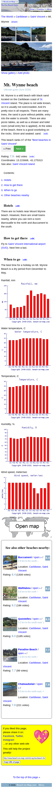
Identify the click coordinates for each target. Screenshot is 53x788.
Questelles (24, 618)
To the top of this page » (26, 777)
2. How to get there (12, 185)
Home (32, 9)
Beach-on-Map (9, 1)
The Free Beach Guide (9, 5)
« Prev (7, 148)
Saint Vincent (37, 16)
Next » (19, 148)
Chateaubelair (26, 684)
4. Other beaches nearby (15, 195)
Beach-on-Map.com (26, 785)
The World (7, 16)
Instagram (8, 739)
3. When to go (9, 190)
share (14, 22)
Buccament (25, 557)
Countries (41, 9)
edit (45, 133)
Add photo (23, 73)
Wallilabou (24, 588)
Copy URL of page (11, 762)
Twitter (19, 736)
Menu (49, 9)
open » (38, 557)
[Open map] (26, 536)
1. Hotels (6, 180)
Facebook (8, 736)
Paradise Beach (27, 649)
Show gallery (8, 73)
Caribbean (21, 16)
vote (32, 156)
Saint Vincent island (23, 164)
